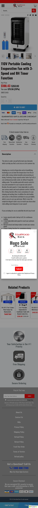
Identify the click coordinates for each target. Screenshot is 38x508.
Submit (19, 268)
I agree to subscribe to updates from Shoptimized (20, 274)
